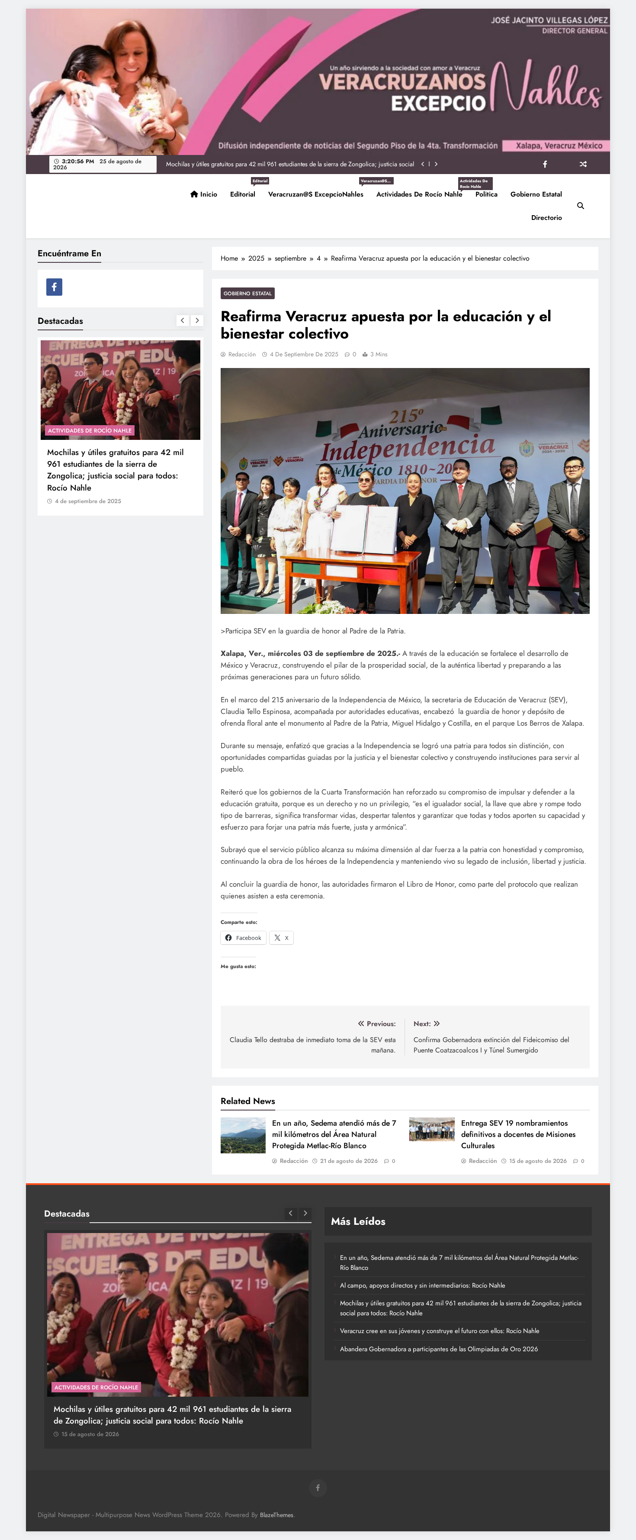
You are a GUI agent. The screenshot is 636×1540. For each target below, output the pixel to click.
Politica (486, 194)
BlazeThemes (276, 1515)
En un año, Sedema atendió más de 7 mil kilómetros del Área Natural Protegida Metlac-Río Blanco (334, 1134)
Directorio (546, 218)
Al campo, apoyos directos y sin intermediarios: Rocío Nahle (422, 1285)
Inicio (207, 194)
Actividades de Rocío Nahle (422, 191)
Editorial (246, 191)
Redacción (242, 354)
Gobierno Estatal (536, 194)
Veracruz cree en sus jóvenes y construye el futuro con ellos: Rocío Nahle (318, 164)
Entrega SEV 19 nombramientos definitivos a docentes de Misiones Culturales (518, 1134)
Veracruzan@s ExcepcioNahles (319, 191)
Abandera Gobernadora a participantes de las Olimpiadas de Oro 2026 (439, 1349)
